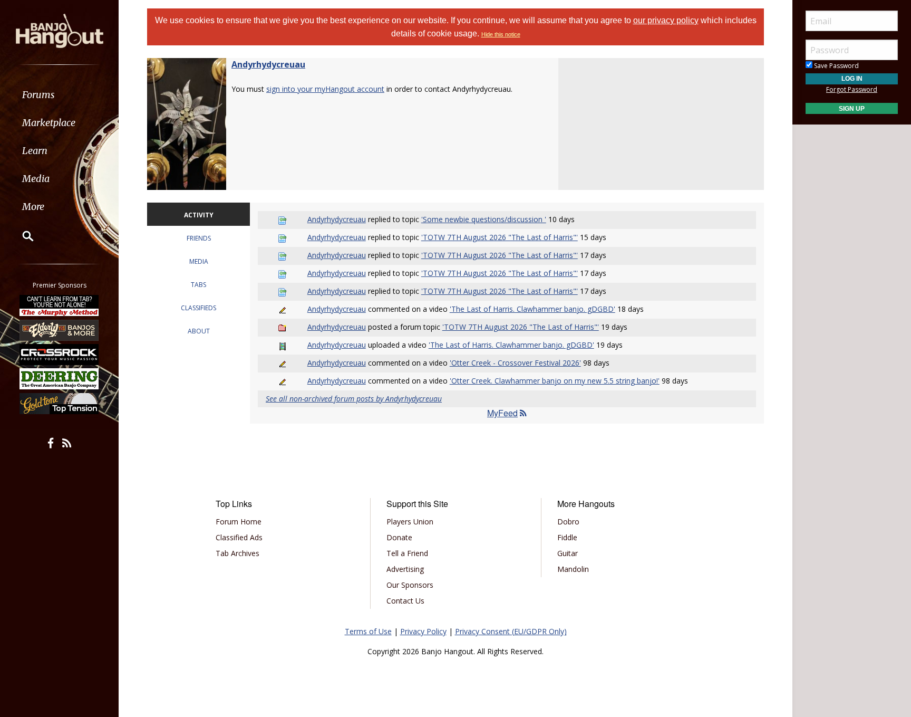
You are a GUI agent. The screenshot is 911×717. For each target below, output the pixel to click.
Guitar (567, 553)
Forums (38, 95)
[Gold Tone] (60, 403)
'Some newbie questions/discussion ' (483, 219)
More (33, 206)
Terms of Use (368, 631)
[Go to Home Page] (59, 30)
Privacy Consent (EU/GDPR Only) (511, 631)
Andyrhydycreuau (268, 64)
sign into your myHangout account (325, 89)
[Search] (21, 236)
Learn (34, 151)
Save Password (835, 65)
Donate (399, 537)
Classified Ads (239, 537)
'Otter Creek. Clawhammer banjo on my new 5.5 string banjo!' (555, 381)
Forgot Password (851, 89)
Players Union (409, 522)
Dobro (568, 522)
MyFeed (502, 413)
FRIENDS (199, 238)
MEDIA (198, 261)
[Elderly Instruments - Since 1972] (60, 330)
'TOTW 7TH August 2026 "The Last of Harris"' (499, 237)
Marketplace (48, 123)
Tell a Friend (407, 553)
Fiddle (567, 537)
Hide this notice (500, 34)
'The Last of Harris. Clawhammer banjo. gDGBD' (532, 309)
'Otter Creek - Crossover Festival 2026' (515, 363)
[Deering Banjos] (60, 379)
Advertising (405, 569)
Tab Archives (237, 553)
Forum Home (238, 522)
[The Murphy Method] (60, 305)
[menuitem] (59, 95)
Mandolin (573, 569)
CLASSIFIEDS (198, 307)
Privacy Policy (423, 631)
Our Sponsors (409, 585)
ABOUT (199, 331)
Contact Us (405, 601)
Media (36, 179)
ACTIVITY (199, 215)
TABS (198, 284)
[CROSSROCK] (60, 354)
